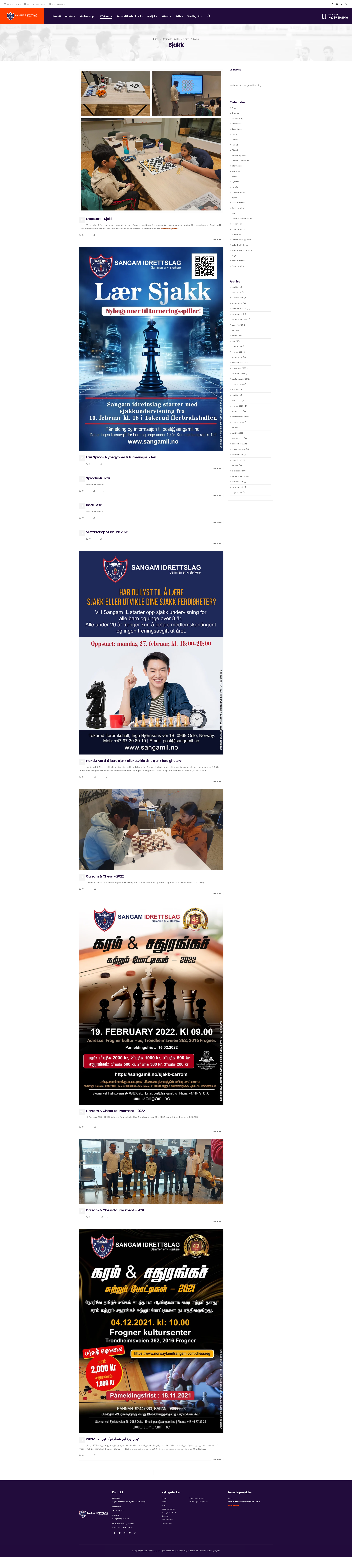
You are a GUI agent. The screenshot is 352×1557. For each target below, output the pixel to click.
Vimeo (130, 1533)
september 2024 (239, 319)
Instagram (125, 1533)
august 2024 (237, 325)
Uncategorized (238, 229)
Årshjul (151, 16)
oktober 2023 (238, 373)
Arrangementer (168, 1509)
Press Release (238, 192)
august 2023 (237, 384)
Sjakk (109, 777)
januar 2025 (237, 303)
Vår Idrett (105, 16)
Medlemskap (87, 16)
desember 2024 (239, 308)
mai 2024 (236, 341)
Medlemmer (167, 1519)
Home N (57, 16)
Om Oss (69, 16)
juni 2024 (236, 335)
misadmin (88, 777)
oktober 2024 (238, 314)
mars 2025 (236, 292)
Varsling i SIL (193, 16)
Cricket (235, 139)
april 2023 (236, 395)
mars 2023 (236, 400)
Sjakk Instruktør (98, 478)
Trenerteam (237, 224)
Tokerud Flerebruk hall (129, 16)
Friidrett (235, 150)
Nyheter (112, 889)
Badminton (237, 123)
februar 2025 (237, 297)
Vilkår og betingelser (198, 1502)
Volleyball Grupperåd (241, 239)
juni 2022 (236, 433)
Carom (104, 889)
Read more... (217, 239)
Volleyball (236, 234)
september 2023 (239, 379)
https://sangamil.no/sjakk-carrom (95, 1120)
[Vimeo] (341, 4)
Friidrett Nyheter (239, 155)
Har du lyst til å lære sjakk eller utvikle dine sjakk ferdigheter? (134, 760)
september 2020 (239, 476)
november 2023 (239, 368)
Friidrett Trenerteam (241, 160)
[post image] (151, 141)
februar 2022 (237, 438)
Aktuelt (165, 16)
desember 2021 (239, 444)
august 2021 (237, 460)
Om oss (165, 1498)
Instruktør (99, 491)
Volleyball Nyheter (240, 245)
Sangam (88, 235)
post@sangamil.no (13, 4)
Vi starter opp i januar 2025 (107, 532)
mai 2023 (236, 389)
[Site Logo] (22, 16)
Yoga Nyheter (238, 266)
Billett (164, 1505)
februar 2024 (238, 352)
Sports (230, 1498)
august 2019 (237, 492)
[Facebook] (332, 4)
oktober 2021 (237, 454)
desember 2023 (239, 362)
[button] (209, 16)
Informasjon (237, 166)
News (103, 777)
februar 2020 (237, 481)
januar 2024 (237, 357)
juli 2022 (235, 427)
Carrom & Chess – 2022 (105, 876)
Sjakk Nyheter (101, 235)
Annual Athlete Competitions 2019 (244, 1502)
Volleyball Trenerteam (242, 250)
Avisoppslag (237, 118)
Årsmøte (236, 113)
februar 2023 (237, 406)
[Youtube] (337, 4)
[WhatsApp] (346, 4)
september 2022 (239, 417)
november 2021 (239, 449)
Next (155, 1472)
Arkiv (178, 16)
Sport (124, 889)
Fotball (235, 145)
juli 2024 (235, 330)
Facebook (114, 1533)
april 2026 (236, 287)
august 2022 (237, 422)
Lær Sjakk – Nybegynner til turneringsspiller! (121, 457)
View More (233, 1505)
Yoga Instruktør (111, 491)
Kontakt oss (167, 1523)
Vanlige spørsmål (169, 1512)
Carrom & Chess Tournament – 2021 (115, 1210)
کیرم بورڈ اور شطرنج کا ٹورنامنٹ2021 (113, 1439)
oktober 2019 (237, 487)
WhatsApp (135, 1533)
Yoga (234, 255)
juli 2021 (235, 465)
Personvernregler (197, 1498)
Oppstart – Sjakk (99, 218)
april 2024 (236, 346)
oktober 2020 (238, 471)
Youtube (119, 1533)
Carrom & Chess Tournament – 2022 (115, 1110)
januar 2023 (237, 411)
